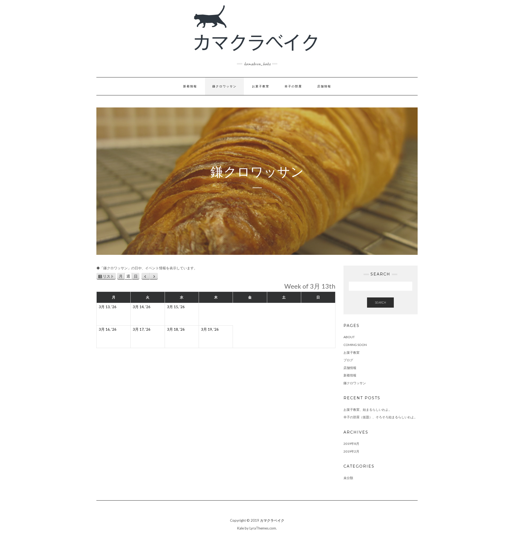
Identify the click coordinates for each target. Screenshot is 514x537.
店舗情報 (324, 86)
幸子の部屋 (293, 86)
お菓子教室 (260, 86)
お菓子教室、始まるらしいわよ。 (367, 410)
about (349, 337)
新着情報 (190, 86)
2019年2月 (351, 451)
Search (380, 302)
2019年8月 (351, 444)
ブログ (348, 360)
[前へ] (145, 276)
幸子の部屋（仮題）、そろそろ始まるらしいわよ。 (380, 417)
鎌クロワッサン (224, 86)
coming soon (355, 345)
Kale (240, 528)
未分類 (348, 478)
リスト (109, 277)
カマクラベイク (272, 520)
